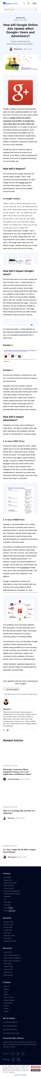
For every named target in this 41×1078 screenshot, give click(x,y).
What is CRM (8, 952)
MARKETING (20, 18)
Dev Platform (8, 902)
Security (6, 994)
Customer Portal (9, 888)
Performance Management (12, 891)
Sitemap (6, 1011)
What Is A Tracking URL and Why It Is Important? (20, 803)
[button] (34, 3)
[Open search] (36, 9)
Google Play (23, 183)
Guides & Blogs (8, 966)
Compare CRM (8, 969)
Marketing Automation (10, 883)
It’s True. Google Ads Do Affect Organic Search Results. (20, 842)
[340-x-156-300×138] (11, 3)
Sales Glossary (8, 975)
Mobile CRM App (9, 885)
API (5, 899)
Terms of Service (9, 997)
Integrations (7, 896)
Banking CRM (8, 927)
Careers (6, 1006)
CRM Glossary (8, 972)
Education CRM (8, 922)
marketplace (24, 568)
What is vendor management (12, 958)
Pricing (8, 908)
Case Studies (8, 963)
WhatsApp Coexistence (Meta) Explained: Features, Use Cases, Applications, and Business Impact (20, 763)
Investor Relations (9, 1000)
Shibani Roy (7, 709)
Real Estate (7, 933)
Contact (6, 1008)
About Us (6, 986)
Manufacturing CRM (10, 941)
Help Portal (7, 905)
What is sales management (12, 961)
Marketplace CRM (9, 935)
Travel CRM (7, 938)
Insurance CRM (8, 924)
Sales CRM (7, 877)
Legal (5, 992)
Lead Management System (12, 893)
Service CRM (8, 880)
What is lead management (12, 955)
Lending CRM (8, 930)
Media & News (8, 1003)
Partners (6, 989)
